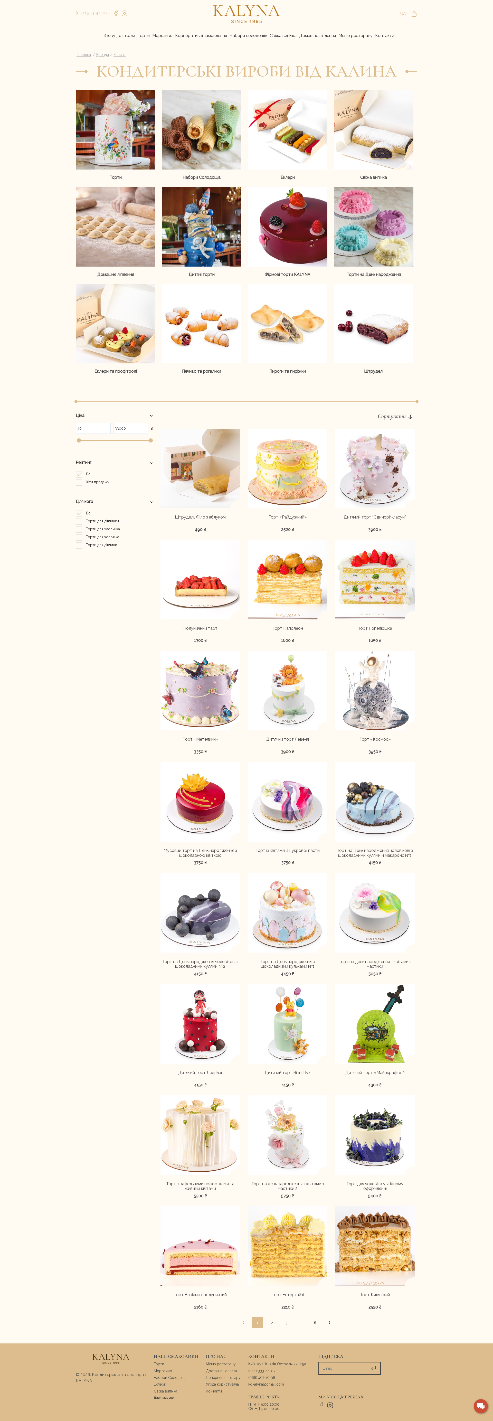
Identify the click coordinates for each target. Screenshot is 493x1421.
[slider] (79, 440)
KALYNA (84, 1380)
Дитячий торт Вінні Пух (287, 1072)
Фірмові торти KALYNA (287, 274)
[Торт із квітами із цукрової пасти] (287, 802)
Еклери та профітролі (115, 371)
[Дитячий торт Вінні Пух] (287, 1024)
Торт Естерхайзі (288, 1295)
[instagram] (124, 14)
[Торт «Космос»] (375, 691)
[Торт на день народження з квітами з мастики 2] (287, 1135)
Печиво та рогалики (201, 371)
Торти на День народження (374, 274)
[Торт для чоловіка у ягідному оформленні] (375, 1135)
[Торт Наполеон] (287, 580)
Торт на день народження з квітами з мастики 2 (287, 1186)
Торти (116, 177)
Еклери (288, 177)
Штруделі (373, 371)
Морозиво (163, 1371)
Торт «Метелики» (200, 739)
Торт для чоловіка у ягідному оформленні (374, 1186)
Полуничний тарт (200, 628)
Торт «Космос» (375, 739)
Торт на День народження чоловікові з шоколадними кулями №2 (200, 964)
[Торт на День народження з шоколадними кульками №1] (287, 913)
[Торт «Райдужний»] (287, 469)
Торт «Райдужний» (288, 517)
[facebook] (116, 14)
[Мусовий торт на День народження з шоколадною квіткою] (200, 802)
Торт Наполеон (287, 628)
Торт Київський (375, 1295)
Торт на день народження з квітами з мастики (375, 964)
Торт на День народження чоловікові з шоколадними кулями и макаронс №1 (375, 853)
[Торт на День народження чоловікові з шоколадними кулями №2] (200, 913)
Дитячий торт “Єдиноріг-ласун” (375, 517)
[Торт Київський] (375, 1246)
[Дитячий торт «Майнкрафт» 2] (375, 1024)
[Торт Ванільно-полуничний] (200, 1246)
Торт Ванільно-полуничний (200, 1295)
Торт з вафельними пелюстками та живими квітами (200, 1186)
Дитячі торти (202, 274)
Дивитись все (164, 1397)
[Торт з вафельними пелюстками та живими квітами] (200, 1135)
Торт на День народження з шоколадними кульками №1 (287, 964)
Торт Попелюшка (375, 628)
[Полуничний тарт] (200, 580)
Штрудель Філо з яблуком (200, 517)
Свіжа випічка (373, 177)
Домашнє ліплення (115, 274)
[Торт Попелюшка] (375, 580)
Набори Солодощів (202, 177)
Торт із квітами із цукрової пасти (287, 850)
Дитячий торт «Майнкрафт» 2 (375, 1072)
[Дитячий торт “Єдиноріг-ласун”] (375, 469)
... (301, 1323)
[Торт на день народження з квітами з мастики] (375, 913)
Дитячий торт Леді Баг (200, 1072)
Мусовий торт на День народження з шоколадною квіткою (200, 853)
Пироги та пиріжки (287, 371)
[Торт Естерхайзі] (287, 1246)
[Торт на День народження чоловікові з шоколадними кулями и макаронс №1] (375, 802)
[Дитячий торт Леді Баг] (200, 1024)
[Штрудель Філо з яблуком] (200, 469)
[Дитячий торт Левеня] (287, 691)
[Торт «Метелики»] (200, 691)
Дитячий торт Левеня (287, 739)
